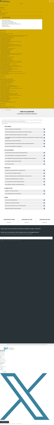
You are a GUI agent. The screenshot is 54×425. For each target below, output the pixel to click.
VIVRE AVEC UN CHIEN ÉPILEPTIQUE (4, 55)
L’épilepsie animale (2, 352)
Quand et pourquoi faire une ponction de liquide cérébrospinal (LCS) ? (9, 86)
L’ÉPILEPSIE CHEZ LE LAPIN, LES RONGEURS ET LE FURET (7, 106)
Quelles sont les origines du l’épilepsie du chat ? (6, 79)
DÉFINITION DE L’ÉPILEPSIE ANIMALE (6, 20)
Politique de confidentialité (19, 423)
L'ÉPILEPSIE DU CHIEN (3, 32)
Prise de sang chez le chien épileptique (5, 42)
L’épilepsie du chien (2, 353)
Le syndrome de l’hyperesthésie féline (5, 101)
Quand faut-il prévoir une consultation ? (5, 40)
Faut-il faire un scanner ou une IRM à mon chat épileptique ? (8, 85)
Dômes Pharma (1, 423)
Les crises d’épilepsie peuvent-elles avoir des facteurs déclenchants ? (9, 65)
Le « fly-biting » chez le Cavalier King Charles (6, 69)
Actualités (1, 365)
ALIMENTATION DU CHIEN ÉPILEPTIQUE (5, 67)
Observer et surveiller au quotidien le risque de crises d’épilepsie (9, 93)
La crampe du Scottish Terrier (4, 72)
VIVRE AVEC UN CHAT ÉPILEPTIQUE (4, 89)
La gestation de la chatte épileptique (5, 92)
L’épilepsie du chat (2, 354)
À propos (1, 364)
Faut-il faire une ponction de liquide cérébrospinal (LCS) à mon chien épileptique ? (11, 45)
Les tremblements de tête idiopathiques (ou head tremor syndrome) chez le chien (11, 71)
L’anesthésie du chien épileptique (4, 64)
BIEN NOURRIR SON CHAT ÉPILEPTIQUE (5, 98)
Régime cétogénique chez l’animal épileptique (6, 60)
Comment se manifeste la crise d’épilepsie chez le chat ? (7, 80)
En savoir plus (9, 222)
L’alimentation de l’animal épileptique (5, 52)
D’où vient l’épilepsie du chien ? (4, 34)
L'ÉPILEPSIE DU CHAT (2, 77)
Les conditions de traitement (4, 47)
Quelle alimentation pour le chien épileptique (6, 68)
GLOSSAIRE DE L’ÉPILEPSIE (5, 25)
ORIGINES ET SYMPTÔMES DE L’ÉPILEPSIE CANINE (6, 33)
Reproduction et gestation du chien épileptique (6, 57)
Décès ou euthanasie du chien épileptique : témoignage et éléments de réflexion (11, 66)
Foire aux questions (2, 358)
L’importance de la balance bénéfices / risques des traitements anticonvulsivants (11, 53)
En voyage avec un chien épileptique (5, 58)
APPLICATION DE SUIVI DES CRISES (6, 26)
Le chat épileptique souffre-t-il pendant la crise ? (6, 82)
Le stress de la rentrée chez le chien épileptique (6, 59)
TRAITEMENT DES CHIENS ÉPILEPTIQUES (5, 46)
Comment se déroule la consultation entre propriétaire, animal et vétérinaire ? (10, 41)
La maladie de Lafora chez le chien (4, 74)
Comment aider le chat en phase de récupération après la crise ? (8, 94)
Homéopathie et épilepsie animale (4, 51)
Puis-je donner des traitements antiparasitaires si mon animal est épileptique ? (11, 95)
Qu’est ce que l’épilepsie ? (3, 366)
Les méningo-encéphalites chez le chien (5, 38)
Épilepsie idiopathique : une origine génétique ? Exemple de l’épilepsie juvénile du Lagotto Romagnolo (14, 35)
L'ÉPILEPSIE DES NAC (3, 105)
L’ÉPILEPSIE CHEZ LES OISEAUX (4, 107)
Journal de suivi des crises (3, 360)
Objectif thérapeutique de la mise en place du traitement (7, 48)
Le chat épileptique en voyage (4, 91)
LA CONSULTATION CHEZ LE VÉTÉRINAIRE (5, 39)
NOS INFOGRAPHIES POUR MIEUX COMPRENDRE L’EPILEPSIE (9, 22)
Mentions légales (13, 423)
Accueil (3, 109)
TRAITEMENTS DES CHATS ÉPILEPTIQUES (5, 87)
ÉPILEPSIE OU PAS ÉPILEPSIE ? (4, 100)
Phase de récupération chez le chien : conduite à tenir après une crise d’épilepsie (11, 61)
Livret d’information (2, 359)
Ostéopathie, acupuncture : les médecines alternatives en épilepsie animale (10, 54)
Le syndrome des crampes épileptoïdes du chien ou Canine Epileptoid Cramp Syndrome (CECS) (13, 73)
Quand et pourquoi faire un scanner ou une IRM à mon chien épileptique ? (10, 44)
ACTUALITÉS (1, 5)
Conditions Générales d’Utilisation (7, 423)
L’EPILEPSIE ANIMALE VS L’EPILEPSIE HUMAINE (7, 21)
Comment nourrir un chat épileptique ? (5, 99)
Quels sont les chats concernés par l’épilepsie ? (6, 81)
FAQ (4, 5)
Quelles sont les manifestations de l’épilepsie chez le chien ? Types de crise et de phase (12, 36)
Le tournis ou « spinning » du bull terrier (5, 70)
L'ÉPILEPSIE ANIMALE (6, 17)
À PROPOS (7, 5)
